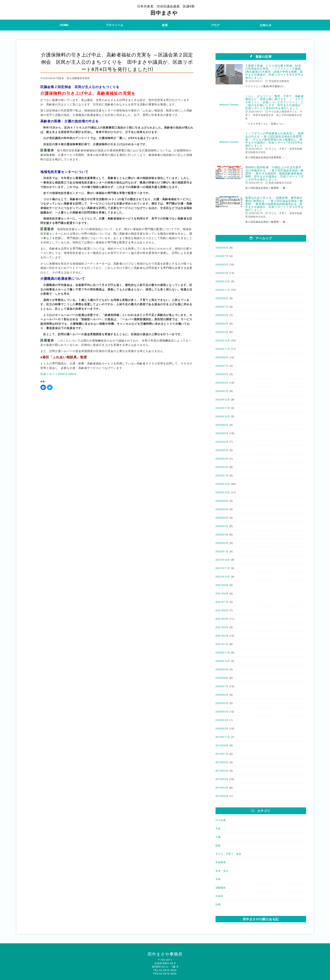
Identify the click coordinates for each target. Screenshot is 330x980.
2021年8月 (222, 593)
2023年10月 (223, 416)
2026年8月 (222, 247)
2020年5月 (222, 703)
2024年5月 (222, 374)
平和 (218, 879)
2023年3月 (222, 467)
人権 (218, 837)
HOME (64, 25)
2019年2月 (222, 796)
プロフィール (114, 25)
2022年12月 (223, 484)
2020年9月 (222, 669)
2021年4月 (222, 627)
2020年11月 (223, 652)
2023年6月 (222, 441)
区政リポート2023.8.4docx (58, 374)
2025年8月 (222, 298)
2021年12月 (223, 559)
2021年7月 (222, 602)
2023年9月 (222, 424)
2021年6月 (222, 610)
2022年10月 (223, 492)
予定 (218, 828)
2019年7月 (222, 753)
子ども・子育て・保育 (228, 853)
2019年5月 (222, 770)
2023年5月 (222, 450)
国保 (218, 845)
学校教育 (221, 862)
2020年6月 (222, 694)
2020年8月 (222, 677)
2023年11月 (223, 408)
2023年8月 (222, 433)
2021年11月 (223, 568)
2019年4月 (222, 779)
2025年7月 (222, 306)
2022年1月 (222, 551)
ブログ (215, 25)
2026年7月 (222, 256)
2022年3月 (222, 534)
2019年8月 (222, 745)
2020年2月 (222, 728)
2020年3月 (222, 720)
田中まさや (166, 10)
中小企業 (221, 820)
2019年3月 (222, 787)
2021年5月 (222, 618)
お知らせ (266, 25)
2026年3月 (222, 273)
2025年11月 (223, 289)
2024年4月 (222, 382)
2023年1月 (222, 475)
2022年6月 (222, 509)
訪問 (218, 904)
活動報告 (221, 887)
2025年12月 (223, 281)
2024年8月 (222, 357)
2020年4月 (222, 711)
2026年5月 (222, 264)
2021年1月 (222, 644)
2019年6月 (222, 762)
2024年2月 (222, 391)
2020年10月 (223, 661)
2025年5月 (222, 315)
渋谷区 (219, 896)
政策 (165, 25)
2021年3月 (222, 635)
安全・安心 (222, 870)
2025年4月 (222, 323)
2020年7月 (222, 686)
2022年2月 (222, 543)
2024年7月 (222, 365)
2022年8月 (222, 500)
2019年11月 (223, 737)
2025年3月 (222, 332)
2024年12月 (223, 340)
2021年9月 (222, 585)
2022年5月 (222, 517)
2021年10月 (223, 576)
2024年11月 (223, 348)
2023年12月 (223, 399)
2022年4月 (222, 526)
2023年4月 (222, 458)
